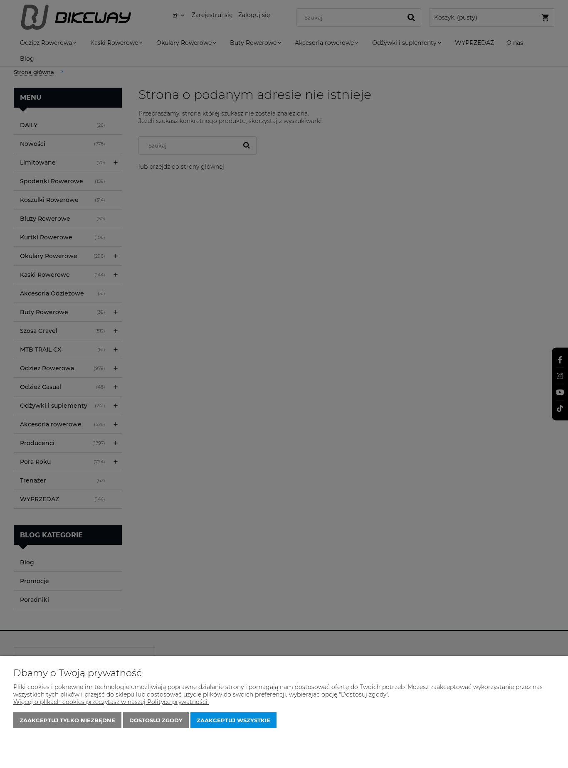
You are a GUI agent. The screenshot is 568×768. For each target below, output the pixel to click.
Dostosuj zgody (156, 720)
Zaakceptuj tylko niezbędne (67, 720)
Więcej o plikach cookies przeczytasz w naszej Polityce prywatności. (111, 702)
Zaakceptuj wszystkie (233, 720)
